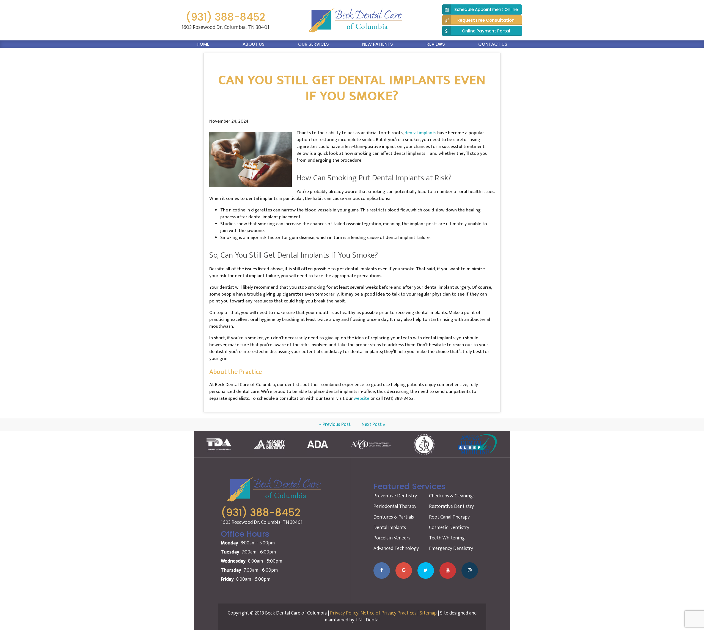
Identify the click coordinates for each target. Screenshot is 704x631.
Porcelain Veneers (391, 538)
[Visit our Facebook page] (381, 570)
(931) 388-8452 (225, 17)
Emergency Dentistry (451, 548)
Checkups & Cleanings (452, 496)
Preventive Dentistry (395, 496)
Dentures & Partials (393, 517)
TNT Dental (367, 620)
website (361, 398)
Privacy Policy (344, 613)
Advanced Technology (396, 548)
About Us (254, 44)
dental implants (420, 133)
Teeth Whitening (447, 538)
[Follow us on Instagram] (469, 570)
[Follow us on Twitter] (425, 570)
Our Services (313, 44)
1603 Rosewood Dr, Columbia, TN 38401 (225, 27)
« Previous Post (335, 424)
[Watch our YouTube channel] (447, 570)
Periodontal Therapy (394, 506)
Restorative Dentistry (451, 506)
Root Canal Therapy (449, 517)
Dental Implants (389, 527)
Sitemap (428, 613)
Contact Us (492, 44)
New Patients (377, 44)
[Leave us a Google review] (403, 570)
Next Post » (373, 424)
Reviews (436, 44)
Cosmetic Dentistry (449, 527)
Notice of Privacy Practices (388, 613)
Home (203, 44)
